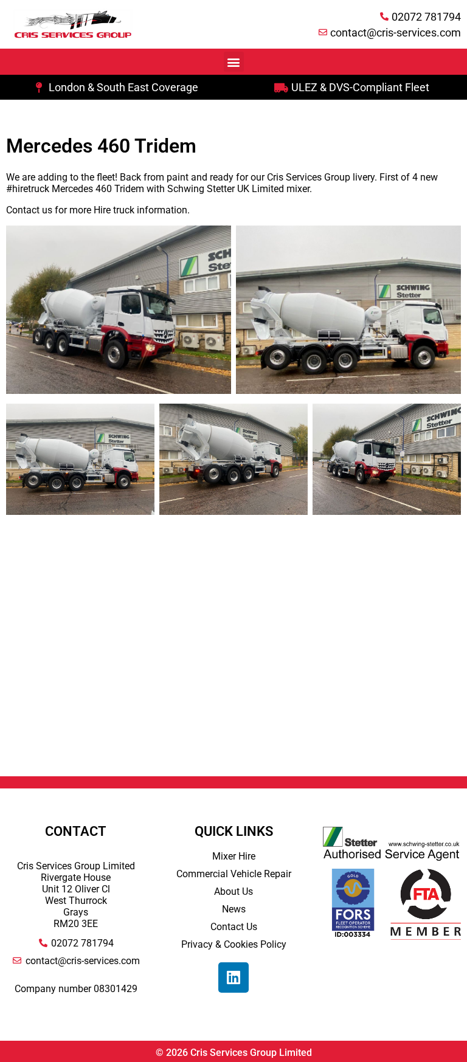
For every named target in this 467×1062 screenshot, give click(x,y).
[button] (234, 62)
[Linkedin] (233, 977)
